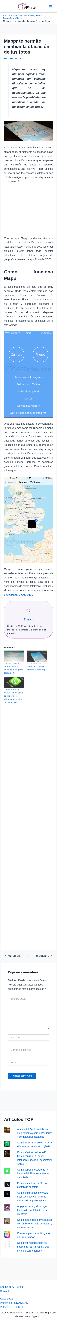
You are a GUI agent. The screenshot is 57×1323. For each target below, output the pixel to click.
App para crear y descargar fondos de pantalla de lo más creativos (33, 1210)
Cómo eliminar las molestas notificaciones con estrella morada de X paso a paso (32, 1196)
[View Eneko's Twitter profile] (28, 610)
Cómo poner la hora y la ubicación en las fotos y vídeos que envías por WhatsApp (13, 695)
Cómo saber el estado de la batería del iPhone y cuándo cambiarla (33, 1173)
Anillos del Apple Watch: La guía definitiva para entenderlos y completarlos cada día (34, 1133)
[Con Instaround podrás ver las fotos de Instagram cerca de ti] (14, 656)
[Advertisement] (28, 211)
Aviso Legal (6, 1298)
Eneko (28, 619)
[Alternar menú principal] (50, 6)
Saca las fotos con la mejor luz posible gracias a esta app (36, 666)
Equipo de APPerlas (11, 1286)
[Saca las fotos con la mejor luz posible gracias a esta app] (37, 656)
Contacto (5, 1291)
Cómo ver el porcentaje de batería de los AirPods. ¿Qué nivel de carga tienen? (33, 1246)
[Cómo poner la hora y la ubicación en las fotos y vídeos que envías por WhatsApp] (14, 682)
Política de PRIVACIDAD (14, 1302)
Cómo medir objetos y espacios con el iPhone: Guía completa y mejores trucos (34, 1223)
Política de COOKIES (12, 1307)
